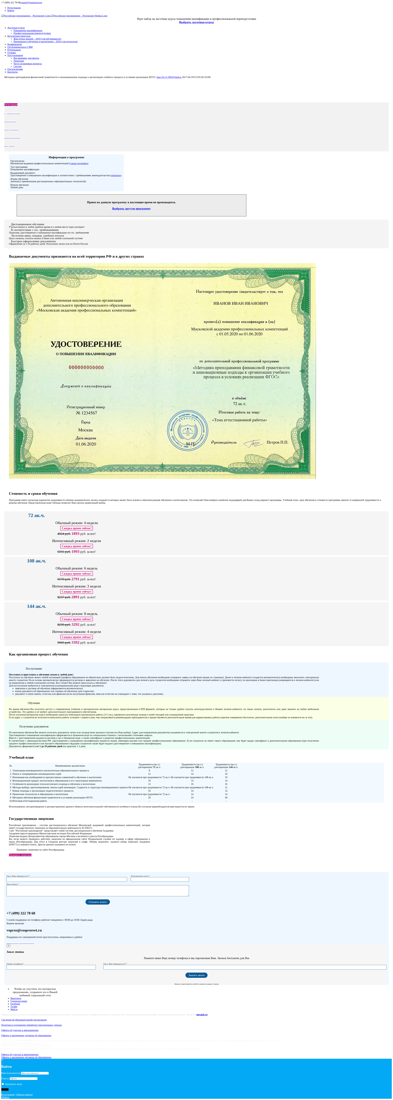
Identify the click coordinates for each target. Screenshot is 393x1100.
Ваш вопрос (13, 884)
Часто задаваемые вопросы (28, 63)
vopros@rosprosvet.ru (31, 2)
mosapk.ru (202, 1014)
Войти (5, 1097)
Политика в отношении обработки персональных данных (31, 1025)
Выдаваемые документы (26, 58)
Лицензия (19, 61)
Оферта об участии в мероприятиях (20, 1030)
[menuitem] (199, 7)
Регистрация (7, 1094)
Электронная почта (140, 876)
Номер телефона (15, 964)
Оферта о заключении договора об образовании (26, 1035)
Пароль (5, 1078)
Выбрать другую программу (131, 208)
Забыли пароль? (24, 1094)
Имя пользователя (10, 1073)
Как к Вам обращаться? (18, 876)
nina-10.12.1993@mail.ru (168, 77)
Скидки (18, 66)
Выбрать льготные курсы (196, 22)
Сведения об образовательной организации (24, 1019)
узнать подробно (79, 163)
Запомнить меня (13, 1084)
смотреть (116, 175)
